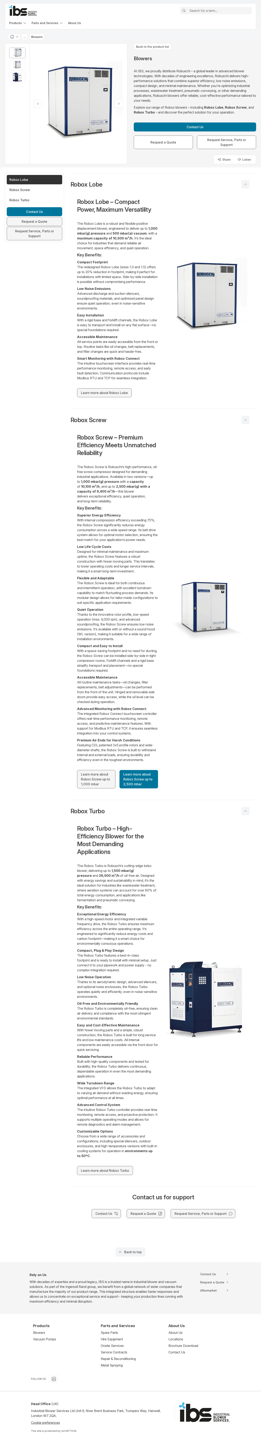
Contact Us (176, 1352)
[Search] (184, 10)
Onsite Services (112, 1346)
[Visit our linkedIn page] (54, 1379)
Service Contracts (114, 1352)
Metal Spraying (112, 1365)
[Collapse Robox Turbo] (245, 811)
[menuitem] (18, 23)
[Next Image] (119, 104)
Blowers (39, 1333)
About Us (175, 1333)
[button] (163, 184)
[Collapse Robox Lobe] (245, 184)
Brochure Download (183, 1346)
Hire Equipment (112, 1339)
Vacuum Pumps (44, 1339)
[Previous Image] (38, 104)
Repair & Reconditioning (118, 1359)
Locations (175, 1339)
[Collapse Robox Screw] (245, 420)
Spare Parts (109, 1333)
